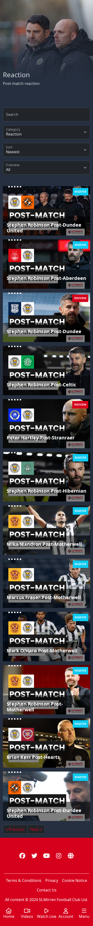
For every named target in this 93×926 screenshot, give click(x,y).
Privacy (51, 880)
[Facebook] (22, 855)
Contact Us (47, 890)
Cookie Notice (74, 880)
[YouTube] (46, 855)
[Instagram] (58, 855)
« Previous (15, 829)
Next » (36, 829)
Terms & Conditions (23, 880)
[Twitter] (34, 855)
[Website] (70, 855)
